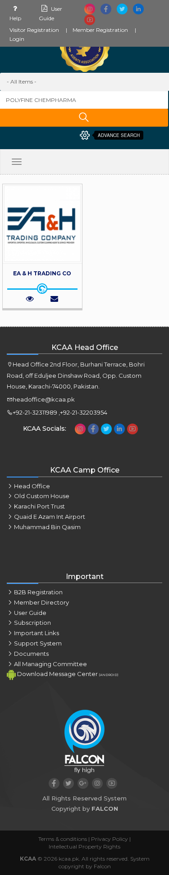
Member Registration (100, 30)
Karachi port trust (39, 506)
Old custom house (41, 495)
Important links (36, 632)
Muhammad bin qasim (47, 526)
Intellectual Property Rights (84, 846)
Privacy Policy (109, 838)
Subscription (32, 622)
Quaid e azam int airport (49, 516)
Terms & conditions (62, 838)
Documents (31, 653)
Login (16, 38)
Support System (38, 643)
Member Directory (41, 602)
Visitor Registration (34, 30)
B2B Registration (38, 592)
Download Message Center (67, 674)
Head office (32, 486)
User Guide (30, 612)
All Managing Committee (50, 663)
